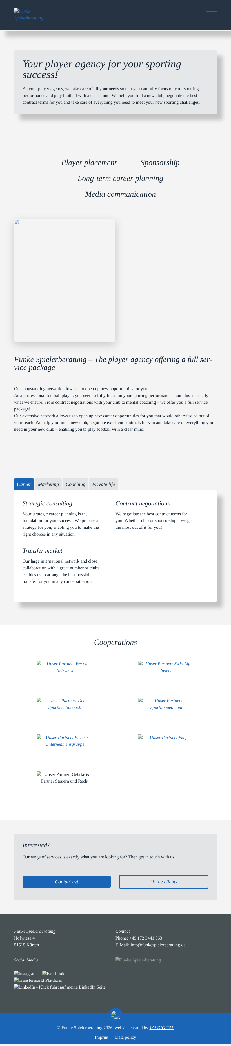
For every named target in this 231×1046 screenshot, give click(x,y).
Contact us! (67, 882)
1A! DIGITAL (162, 1027)
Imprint (101, 1037)
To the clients (163, 882)
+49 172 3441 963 (145, 938)
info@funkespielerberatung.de (158, 945)
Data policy (125, 1037)
